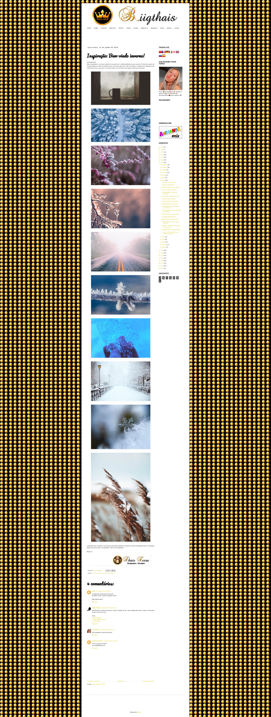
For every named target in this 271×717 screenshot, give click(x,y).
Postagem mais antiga (148, 681)
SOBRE (96, 28)
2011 (162, 268)
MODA (162, 28)
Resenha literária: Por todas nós (170, 204)
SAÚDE (176, 28)
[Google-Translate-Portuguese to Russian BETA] (160, 57)
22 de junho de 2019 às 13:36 (107, 629)
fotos (93, 573)
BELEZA (169, 28)
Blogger (139, 712)
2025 (162, 147)
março (164, 242)
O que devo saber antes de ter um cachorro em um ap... (170, 232)
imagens (98, 573)
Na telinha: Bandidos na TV (169, 216)
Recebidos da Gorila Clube (168, 182)
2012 (162, 266)
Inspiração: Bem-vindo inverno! (170, 201)
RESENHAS (154, 28)
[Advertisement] (127, 37)
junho (163, 180)
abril (163, 239)
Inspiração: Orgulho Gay (168, 185)
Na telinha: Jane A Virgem (168, 199)
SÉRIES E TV (144, 28)
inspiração (103, 573)
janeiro (164, 247)
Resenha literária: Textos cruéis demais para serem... (171, 210)
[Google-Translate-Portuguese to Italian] (170, 53)
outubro (164, 170)
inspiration (108, 573)
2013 (162, 263)
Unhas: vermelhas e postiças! (169, 190)
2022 (162, 154)
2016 (162, 255)
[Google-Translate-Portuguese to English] (177, 53)
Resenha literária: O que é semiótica (171, 187)
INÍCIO (89, 28)
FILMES (135, 28)
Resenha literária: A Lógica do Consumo (169, 193)
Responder (94, 602)
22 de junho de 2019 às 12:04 (108, 608)
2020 (162, 160)
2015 (162, 258)
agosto (164, 175)
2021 (162, 157)
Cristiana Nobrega (97, 641)
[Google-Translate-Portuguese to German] (167, 53)
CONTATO (104, 28)
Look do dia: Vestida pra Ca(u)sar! (170, 196)
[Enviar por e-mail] (106, 570)
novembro (165, 167)
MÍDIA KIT (112, 28)
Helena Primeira (96, 608)
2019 (162, 162)
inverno (113, 573)
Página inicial (121, 681)
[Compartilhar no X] (110, 570)
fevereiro (164, 244)
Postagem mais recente (93, 681)
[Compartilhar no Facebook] (112, 570)
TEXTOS (121, 28)
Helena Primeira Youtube (99, 619)
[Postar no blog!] (108, 570)
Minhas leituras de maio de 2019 (170, 219)
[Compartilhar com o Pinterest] (114, 570)
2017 (162, 253)
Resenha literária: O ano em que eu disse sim (170, 222)
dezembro (164, 164)
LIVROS (128, 28)
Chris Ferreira (96, 630)
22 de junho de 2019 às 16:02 (110, 641)
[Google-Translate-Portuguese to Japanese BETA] (174, 53)
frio (95, 573)
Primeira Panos (96, 621)
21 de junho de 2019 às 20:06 (103, 591)
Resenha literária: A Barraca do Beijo (171, 229)
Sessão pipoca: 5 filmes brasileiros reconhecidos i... (170, 206)
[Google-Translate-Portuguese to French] (164, 53)
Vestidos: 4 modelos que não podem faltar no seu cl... (171, 226)
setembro (164, 172)
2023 (162, 152)
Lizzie (93, 591)
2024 (162, 149)
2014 (162, 260)
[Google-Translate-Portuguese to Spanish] (164, 57)
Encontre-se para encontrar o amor (170, 214)
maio (163, 236)
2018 (162, 250)
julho (163, 177)
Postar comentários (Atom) (98, 684)
